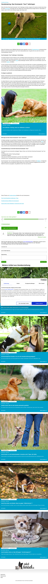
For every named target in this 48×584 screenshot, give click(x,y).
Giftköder (39, 160)
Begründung (4, 254)
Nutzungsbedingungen (28, 241)
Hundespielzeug (35, 49)
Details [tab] (18, 283)
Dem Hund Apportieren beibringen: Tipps (9, 198)
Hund (17, 60)
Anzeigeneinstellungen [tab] (30, 283)
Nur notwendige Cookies (24, 303)
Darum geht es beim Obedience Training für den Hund (12, 203)
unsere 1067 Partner (9, 289)
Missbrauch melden (42, 237)
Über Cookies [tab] (41, 283)
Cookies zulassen (39, 303)
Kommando (7, 8)
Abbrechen (4, 261)
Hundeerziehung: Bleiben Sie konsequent (10, 200)
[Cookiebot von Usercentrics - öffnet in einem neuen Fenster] (41, 280)
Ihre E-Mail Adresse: (5, 250)
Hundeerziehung (4, 2)
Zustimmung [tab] (6, 283)
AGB (2, 577)
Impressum (3, 574)
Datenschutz (3, 575)
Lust (42, 141)
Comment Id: (4, 246)
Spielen (8, 61)
